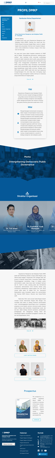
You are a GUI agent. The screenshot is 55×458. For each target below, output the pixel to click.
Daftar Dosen (22, 448)
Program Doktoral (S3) (24, 442)
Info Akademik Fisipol (24, 453)
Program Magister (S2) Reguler (26, 437)
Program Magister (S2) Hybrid (26, 440)
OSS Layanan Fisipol (24, 450)
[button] (26, 2)
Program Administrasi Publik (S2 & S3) (27, 445)
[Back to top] (52, 454)
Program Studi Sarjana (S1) (25, 435)
